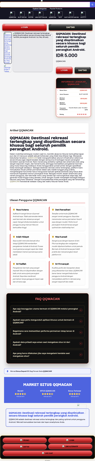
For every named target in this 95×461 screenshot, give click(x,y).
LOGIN (24, 27)
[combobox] (45, 4)
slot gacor (47, 460)
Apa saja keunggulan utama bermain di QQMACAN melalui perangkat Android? (45, 310)
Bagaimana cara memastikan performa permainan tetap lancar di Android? (43, 332)
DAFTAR (70, 27)
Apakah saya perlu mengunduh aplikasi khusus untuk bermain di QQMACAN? (43, 321)
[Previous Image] (15, 52)
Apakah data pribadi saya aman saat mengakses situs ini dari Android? (41, 343)
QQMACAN (32, 158)
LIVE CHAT (49, 454)
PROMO (26, 440)
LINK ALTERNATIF (71, 447)
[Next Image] (50, 52)
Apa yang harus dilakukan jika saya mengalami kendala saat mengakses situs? (41, 354)
